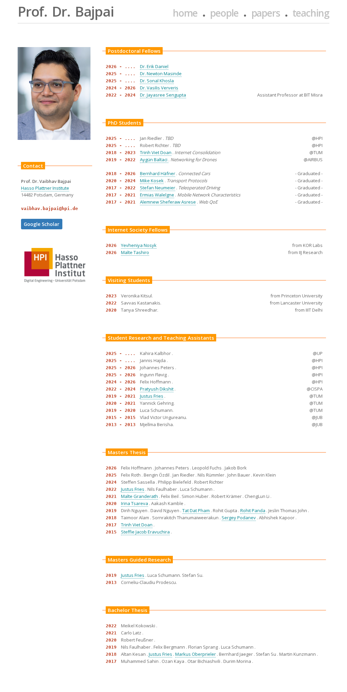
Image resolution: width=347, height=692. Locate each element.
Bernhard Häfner (157, 173)
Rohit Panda (252, 510)
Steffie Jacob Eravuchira (145, 532)
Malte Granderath (139, 496)
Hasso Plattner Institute (45, 188)
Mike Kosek (152, 180)
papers (265, 12)
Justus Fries (151, 396)
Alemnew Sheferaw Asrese (168, 202)
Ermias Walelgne (157, 195)
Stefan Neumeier (157, 188)
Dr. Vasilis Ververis (159, 88)
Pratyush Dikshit (157, 389)
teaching (310, 12)
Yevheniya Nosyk (139, 245)
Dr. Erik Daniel (154, 66)
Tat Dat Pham (196, 510)
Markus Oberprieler (195, 654)
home (185, 12)
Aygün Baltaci (154, 159)
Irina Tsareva (134, 503)
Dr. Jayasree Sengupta (163, 95)
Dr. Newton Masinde (161, 73)
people (224, 12)
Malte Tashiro (135, 252)
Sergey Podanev (239, 518)
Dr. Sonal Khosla (157, 81)
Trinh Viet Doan (155, 152)
